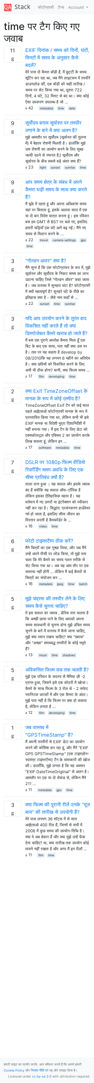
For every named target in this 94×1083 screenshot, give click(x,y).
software (45, 447)
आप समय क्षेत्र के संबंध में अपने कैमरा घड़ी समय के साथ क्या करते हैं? (56, 189)
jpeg (60, 584)
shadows (69, 655)
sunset (55, 167)
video (43, 526)
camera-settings (64, 240)
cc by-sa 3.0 (41, 1076)
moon (43, 655)
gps (83, 240)
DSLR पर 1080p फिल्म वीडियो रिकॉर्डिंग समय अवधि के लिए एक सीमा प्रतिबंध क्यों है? (55, 469)
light (43, 167)
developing (56, 376)
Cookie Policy (14, 1070)
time (61, 108)
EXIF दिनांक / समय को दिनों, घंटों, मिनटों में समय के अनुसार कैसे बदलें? (57, 57)
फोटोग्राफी (46, 7)
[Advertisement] (47, 904)
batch (83, 584)
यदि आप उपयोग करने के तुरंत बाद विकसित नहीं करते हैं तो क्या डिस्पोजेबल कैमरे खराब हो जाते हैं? (56, 325)
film (41, 376)
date (72, 108)
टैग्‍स (61, 7)
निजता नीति (37, 1070)
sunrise (70, 167)
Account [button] (76, 7)
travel (44, 240)
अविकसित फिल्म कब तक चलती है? (57, 670)
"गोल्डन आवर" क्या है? (45, 261)
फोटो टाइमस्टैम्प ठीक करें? (49, 541)
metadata (46, 108)
